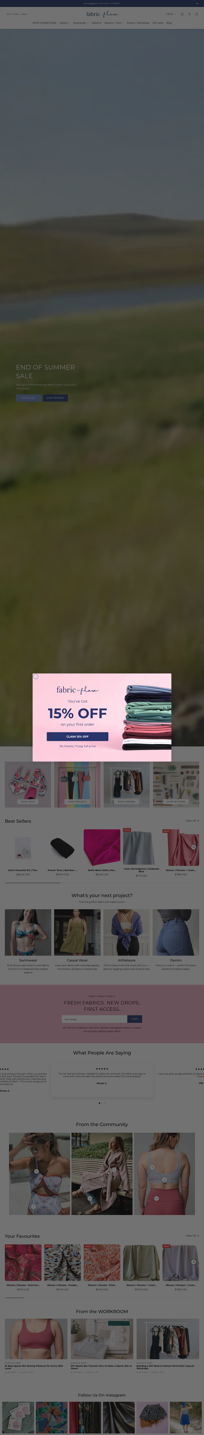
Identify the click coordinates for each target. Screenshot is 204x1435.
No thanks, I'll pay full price (78, 746)
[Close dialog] (35, 676)
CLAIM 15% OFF (77, 736)
